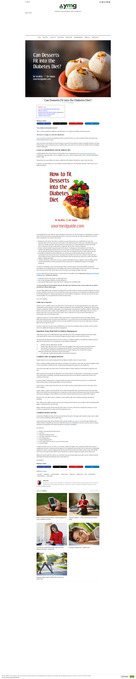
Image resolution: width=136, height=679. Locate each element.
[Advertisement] (68, 24)
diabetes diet (72, 474)
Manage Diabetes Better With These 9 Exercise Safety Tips (50, 578)
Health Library (69, 37)
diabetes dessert (64, 474)
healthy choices (66, 155)
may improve (76, 421)
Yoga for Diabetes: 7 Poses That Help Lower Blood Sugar (83, 518)
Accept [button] (132, 676)
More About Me (47, 486)
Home (39, 37)
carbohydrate (46, 474)
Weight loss (87, 37)
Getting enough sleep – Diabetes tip (79, 547)
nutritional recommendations (87, 153)
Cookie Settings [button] (124, 676)
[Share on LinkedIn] (92, 123)
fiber (85, 474)
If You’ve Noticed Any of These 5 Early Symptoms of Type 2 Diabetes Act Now (51, 518)
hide (45, 107)
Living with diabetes (42, 138)
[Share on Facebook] (44, 123)
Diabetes (71, 102)
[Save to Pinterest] (76, 123)
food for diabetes (92, 474)
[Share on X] (60, 123)
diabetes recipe (80, 474)
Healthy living (95, 37)
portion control (49, 475)
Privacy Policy (60, 37)
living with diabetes (41, 475)
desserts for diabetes (55, 474)
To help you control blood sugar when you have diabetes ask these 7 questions (50, 548)
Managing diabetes (78, 37)
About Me (45, 37)
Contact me (53, 37)
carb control (39, 474)
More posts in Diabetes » (94, 490)
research (70, 319)
